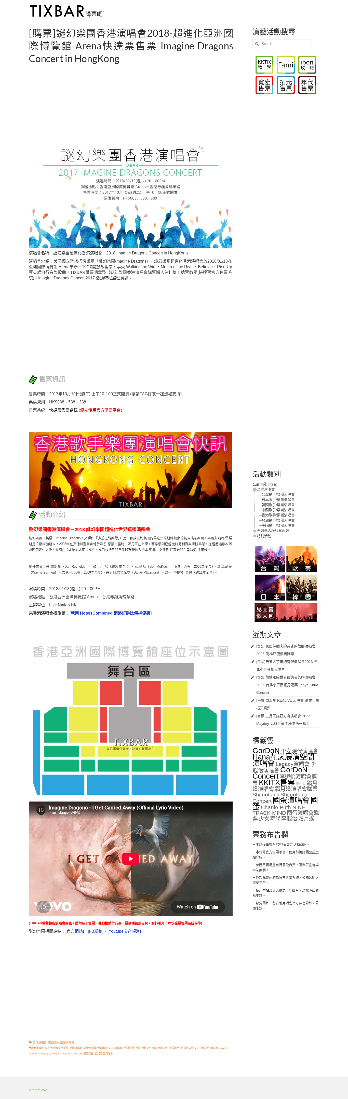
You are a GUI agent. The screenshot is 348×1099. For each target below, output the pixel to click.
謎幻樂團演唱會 (104, 1053)
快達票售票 (187, 1048)
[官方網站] (74, 931)
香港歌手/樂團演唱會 (278, 515)
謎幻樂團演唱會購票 (56, 1048)
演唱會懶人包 (160, 1048)
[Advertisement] (137, 105)
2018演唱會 (202, 1048)
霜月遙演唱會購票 (296, 789)
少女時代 (269, 819)
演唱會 (214, 1048)
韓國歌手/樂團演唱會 (278, 505)
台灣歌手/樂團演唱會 (278, 494)
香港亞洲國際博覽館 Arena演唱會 (103, 1048)
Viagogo (45, 1053)
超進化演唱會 (143, 1048)
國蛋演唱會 (291, 800)
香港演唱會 (37, 1048)
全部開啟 (259, 484)
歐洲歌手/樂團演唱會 (278, 520)
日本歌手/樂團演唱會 (278, 500)
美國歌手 (174, 1048)
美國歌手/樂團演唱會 (61, 1042)
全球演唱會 (40, 1042)
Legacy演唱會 (293, 764)
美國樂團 (129, 1048)
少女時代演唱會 (299, 751)
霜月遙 (306, 819)
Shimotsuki (265, 795)
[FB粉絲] (95, 931)
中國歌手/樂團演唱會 (278, 510)
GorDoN (266, 750)
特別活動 (264, 536)
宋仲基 (301, 784)
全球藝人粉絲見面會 (273, 530)
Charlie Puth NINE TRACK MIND (278, 810)
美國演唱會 (76, 1048)
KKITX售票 (277, 782)
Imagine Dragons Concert (67, 1053)
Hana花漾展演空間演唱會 (283, 760)
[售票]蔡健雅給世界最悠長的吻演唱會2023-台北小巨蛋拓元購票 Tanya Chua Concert (287, 685)
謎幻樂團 (88, 1053)
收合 (273, 484)
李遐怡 (289, 819)
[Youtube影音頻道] (124, 931)
